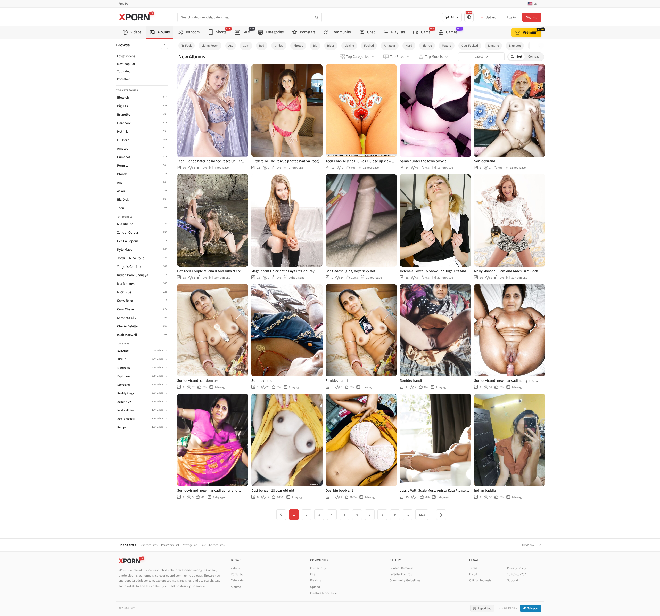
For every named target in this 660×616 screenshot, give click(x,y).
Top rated (123, 71)
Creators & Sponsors (323, 593)
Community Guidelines (405, 580)
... (408, 514)
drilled (278, 45)
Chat (313, 574)
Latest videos (126, 56)
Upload (315, 587)
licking (349, 45)
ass (230, 45)
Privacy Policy (516, 568)
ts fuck (187, 45)
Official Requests (480, 580)
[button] (541, 46)
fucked (369, 45)
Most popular (126, 64)
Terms (473, 568)
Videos (235, 568)
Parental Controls (401, 574)
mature (446, 45)
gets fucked (469, 45)
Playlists (315, 580)
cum (246, 45)
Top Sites (397, 56)
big (315, 45)
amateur (389, 45)
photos (298, 45)
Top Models (434, 56)
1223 (422, 514)
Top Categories (357, 56)
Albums (236, 587)
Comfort (516, 56)
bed (261, 45)
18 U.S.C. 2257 (516, 574)
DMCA (473, 574)
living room (210, 45)
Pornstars (123, 79)
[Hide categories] (164, 45)
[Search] (316, 17)
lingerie (493, 45)
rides (330, 45)
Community (318, 568)
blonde (427, 45)
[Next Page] (441, 514)
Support (512, 580)
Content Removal (401, 568)
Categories (238, 580)
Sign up (532, 17)
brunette (515, 45)
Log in (511, 17)
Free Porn (125, 3)
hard (409, 45)
